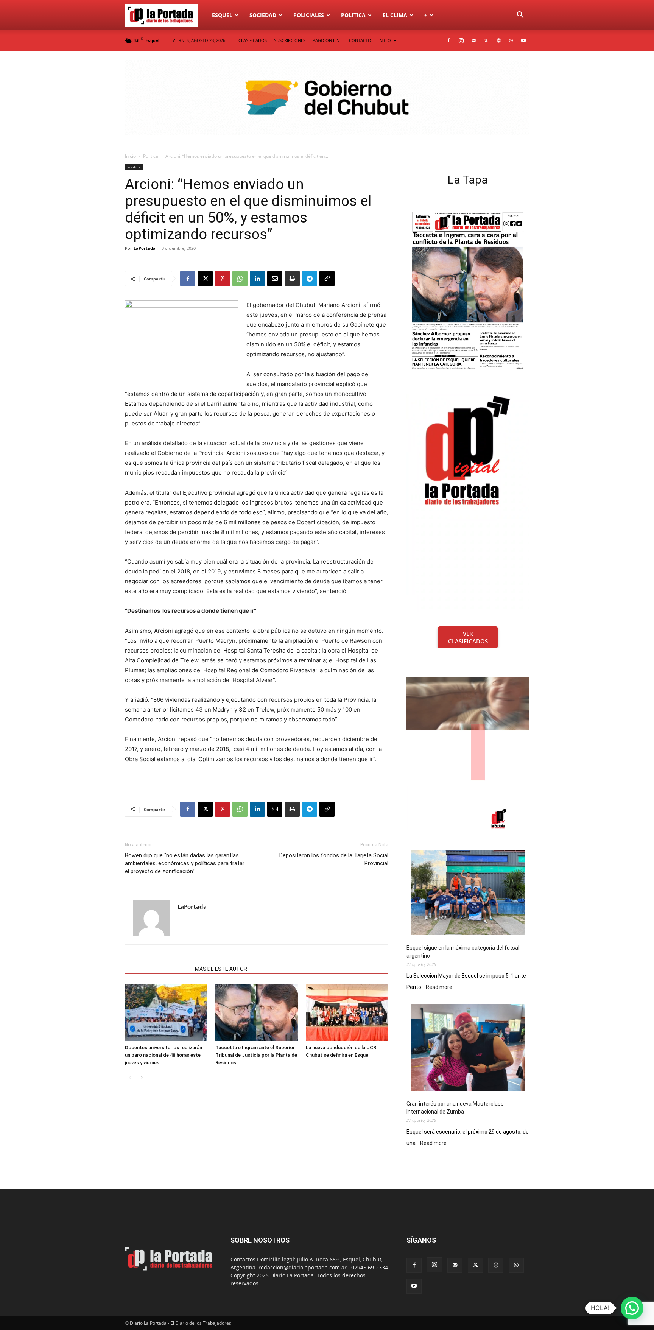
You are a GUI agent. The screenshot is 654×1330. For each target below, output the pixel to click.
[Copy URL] (327, 278)
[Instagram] (461, 40)
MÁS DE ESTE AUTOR (221, 969)
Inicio (130, 156)
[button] (520, 15)
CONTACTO (360, 40)
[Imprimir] (292, 278)
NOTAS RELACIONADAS (157, 969)
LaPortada (145, 248)
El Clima (395, 15)
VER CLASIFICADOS (468, 637)
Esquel (222, 15)
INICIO (384, 40)
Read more (439, 987)
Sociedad (262, 15)
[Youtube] (523, 40)
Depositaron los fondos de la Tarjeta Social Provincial (333, 859)
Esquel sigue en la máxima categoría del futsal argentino (462, 952)
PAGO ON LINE (327, 40)
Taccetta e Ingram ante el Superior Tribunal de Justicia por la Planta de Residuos (256, 1055)
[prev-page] (129, 1077)
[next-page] (141, 1077)
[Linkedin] (257, 278)
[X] (486, 40)
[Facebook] (448, 40)
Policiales (308, 15)
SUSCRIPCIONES (289, 40)
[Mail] (473, 40)
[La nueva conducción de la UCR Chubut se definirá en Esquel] (347, 1012)
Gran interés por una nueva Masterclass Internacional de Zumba (455, 1108)
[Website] (498, 40)
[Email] (274, 278)
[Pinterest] (222, 278)
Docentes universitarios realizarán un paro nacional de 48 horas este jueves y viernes (163, 1055)
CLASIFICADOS (252, 40)
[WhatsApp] (511, 40)
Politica (353, 15)
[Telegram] (309, 278)
